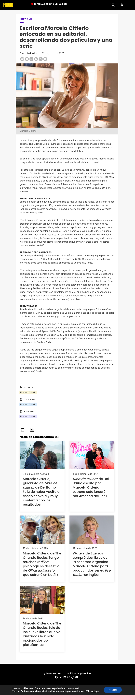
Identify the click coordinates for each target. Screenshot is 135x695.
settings (95, 691)
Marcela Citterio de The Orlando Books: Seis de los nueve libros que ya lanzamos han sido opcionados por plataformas (42, 634)
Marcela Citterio (28, 392)
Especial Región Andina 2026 (51, 4)
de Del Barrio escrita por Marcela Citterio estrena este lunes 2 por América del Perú (91, 487)
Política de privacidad (80, 673)
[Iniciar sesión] (120, 5)
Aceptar (113, 689)
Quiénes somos (52, 673)
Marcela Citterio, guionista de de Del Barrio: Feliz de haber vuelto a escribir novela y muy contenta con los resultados (41, 492)
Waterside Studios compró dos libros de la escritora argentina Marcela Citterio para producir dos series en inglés (91, 564)
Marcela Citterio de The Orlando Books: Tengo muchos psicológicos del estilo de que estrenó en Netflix (42, 564)
